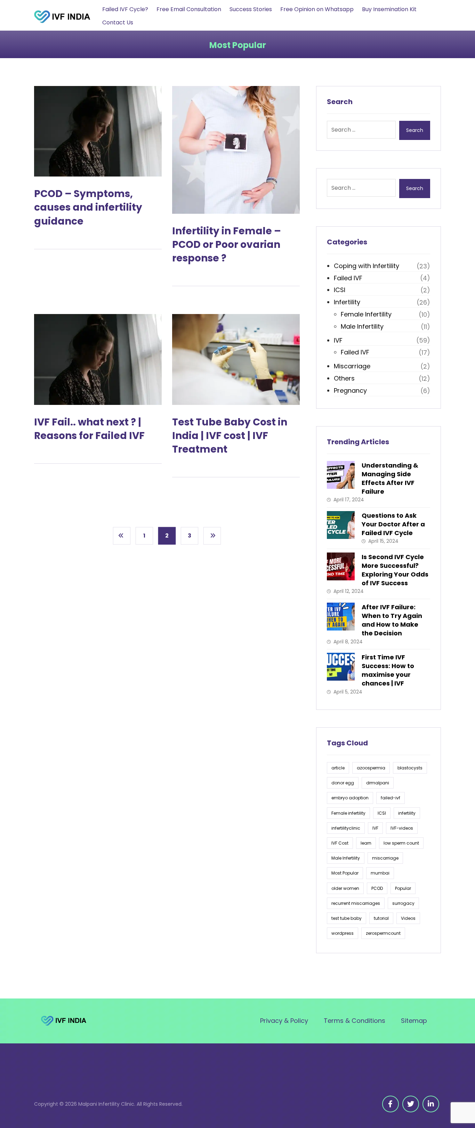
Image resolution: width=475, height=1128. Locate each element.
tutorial (381, 918)
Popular (403, 888)
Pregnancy (350, 390)
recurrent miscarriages (355, 903)
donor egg (342, 783)
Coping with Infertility (366, 265)
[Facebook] (390, 1104)
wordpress (342, 933)
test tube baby (346, 918)
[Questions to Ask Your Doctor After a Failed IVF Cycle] (341, 525)
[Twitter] (410, 1104)
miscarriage (385, 858)
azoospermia (371, 768)
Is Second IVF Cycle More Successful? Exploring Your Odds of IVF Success (395, 570)
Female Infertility (366, 314)
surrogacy (403, 903)
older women (345, 888)
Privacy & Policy (284, 1020)
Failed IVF (348, 278)
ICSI (339, 289)
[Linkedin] (430, 1104)
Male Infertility (362, 326)
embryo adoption (350, 798)
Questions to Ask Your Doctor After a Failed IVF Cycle (393, 524)
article (338, 768)
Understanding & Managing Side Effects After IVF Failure (390, 478)
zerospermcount (383, 933)
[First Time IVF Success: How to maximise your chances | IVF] (341, 667)
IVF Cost (339, 843)
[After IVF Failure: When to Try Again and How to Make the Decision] (341, 616)
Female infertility (348, 813)
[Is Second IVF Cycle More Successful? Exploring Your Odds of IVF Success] (341, 566)
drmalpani (377, 783)
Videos (408, 918)
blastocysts (409, 768)
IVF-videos (402, 828)
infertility (407, 813)
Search (414, 130)
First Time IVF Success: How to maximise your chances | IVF (388, 670)
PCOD (377, 888)
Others (344, 378)
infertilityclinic (345, 828)
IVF (338, 340)
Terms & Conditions (354, 1020)
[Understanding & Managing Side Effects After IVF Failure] (341, 475)
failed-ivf (390, 798)
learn (366, 843)
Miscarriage (352, 366)
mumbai (380, 873)
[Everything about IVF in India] (66, 16)
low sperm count (401, 843)
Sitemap (414, 1020)
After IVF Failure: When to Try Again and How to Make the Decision (392, 620)
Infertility (347, 302)
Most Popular (345, 873)
